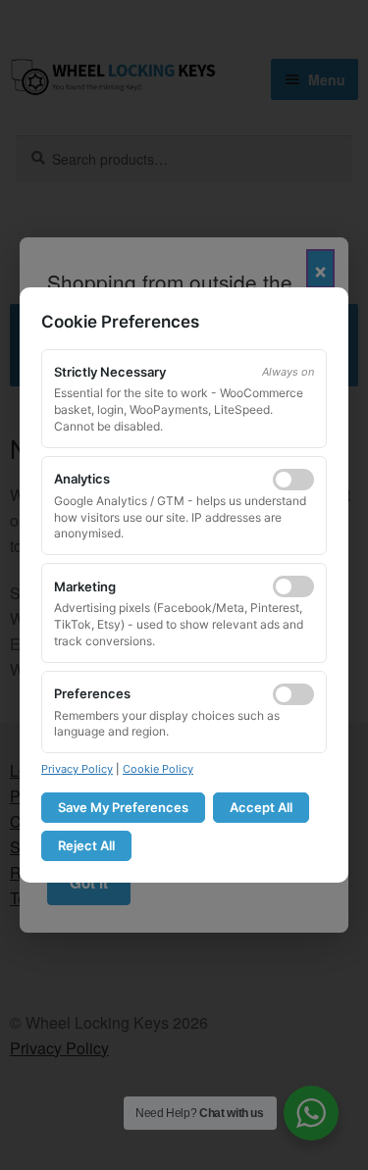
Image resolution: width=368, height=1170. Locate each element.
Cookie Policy (158, 769)
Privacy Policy (77, 769)
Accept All (261, 807)
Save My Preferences (123, 807)
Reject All (86, 845)
